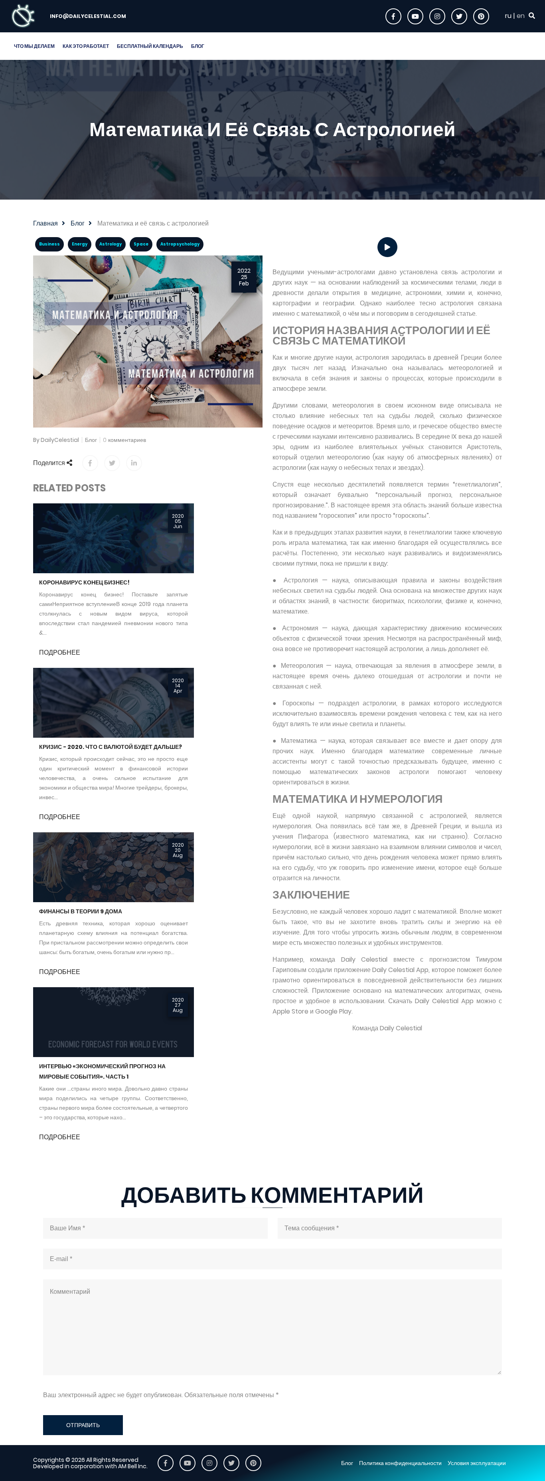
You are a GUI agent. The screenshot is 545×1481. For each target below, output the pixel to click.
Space (141, 244)
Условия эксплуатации (477, 1463)
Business (49, 244)
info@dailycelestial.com (88, 16)
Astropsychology (179, 244)
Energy (79, 244)
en (521, 16)
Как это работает (86, 46)
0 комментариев (124, 440)
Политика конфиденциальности (400, 1463)
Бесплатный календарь (150, 46)
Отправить (83, 1425)
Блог (197, 46)
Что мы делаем (34, 46)
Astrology (110, 244)
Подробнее (59, 652)
